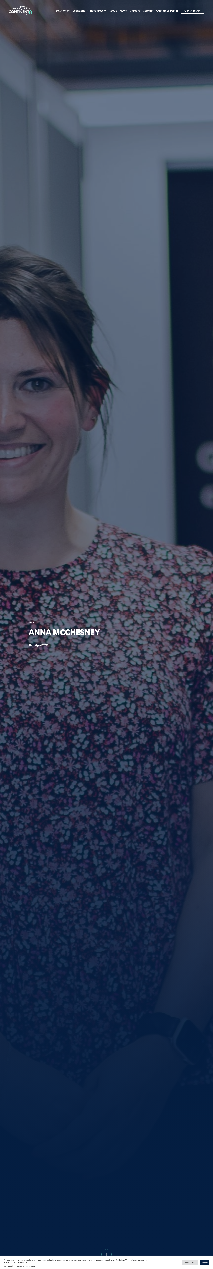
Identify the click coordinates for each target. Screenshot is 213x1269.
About (113, 10)
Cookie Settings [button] (190, 1262)
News (123, 10)
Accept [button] (205, 1262)
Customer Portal (167, 10)
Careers (135, 10)
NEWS (32, 623)
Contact (148, 10)
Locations (79, 10)
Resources (97, 10)
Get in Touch (192, 10)
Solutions (62, 10)
